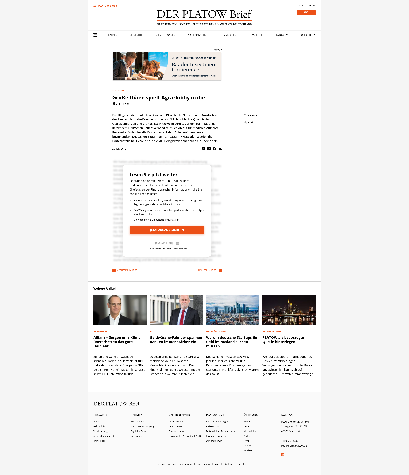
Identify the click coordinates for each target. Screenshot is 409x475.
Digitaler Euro (138, 431)
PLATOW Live (282, 34)
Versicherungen (165, 34)
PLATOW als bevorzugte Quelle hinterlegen (283, 339)
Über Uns (306, 34)
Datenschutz (203, 464)
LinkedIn (282, 454)
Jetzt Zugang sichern (167, 230)
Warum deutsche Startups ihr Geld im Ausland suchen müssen (232, 341)
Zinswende (137, 435)
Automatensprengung (142, 426)
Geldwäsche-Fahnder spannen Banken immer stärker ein (176, 339)
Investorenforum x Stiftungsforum (216, 438)
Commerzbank (176, 431)
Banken (112, 34)
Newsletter (256, 34)
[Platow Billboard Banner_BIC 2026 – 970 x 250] (167, 66)
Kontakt (248, 445)
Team (247, 426)
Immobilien (229, 34)
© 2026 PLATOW (167, 464)
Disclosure (229, 464)
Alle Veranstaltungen (217, 421)
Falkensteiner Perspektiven (220, 431)
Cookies (243, 464)
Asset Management (199, 34)
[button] (203, 148)
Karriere (248, 450)
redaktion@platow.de (294, 445)
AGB (217, 464)
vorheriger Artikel (127, 270)
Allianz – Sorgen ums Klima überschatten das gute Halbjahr (117, 341)
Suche (300, 5)
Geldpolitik (136, 34)
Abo (306, 12)
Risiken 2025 (213, 426)
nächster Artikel (207, 270)
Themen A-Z (137, 421)
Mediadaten (250, 431)
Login (312, 5)
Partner (248, 435)
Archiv (247, 421)
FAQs (246, 440)
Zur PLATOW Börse (105, 5)
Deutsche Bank (177, 426)
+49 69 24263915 (291, 441)
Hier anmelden (180, 248)
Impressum (186, 464)
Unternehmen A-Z (178, 421)
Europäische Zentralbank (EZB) (185, 435)
